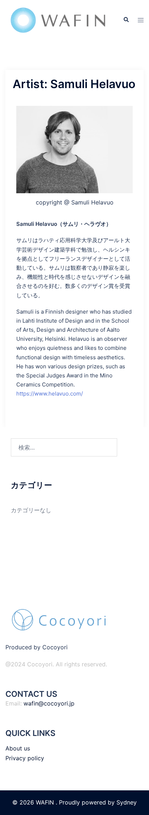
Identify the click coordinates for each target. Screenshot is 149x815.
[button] (126, 20)
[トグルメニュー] (141, 20)
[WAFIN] (58, 19)
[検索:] (64, 447)
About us (17, 748)
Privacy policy (24, 758)
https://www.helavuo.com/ (49, 393)
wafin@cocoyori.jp (49, 703)
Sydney (126, 802)
